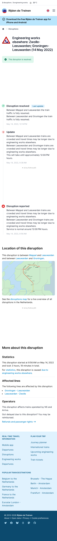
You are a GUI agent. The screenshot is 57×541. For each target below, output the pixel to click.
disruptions (7, 3)
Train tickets (37, 459)
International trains (40, 447)
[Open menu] (53, 10)
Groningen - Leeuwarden (17, 390)
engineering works (20, 3)
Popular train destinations (16, 472)
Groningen (38, 258)
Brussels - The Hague (41, 478)
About (6, 518)
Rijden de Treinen (24, 515)
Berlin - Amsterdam (40, 483)
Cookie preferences (40, 518)
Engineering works (11, 459)
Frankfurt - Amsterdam (42, 493)
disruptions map (18, 299)
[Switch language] (48, 10)
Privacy (26, 518)
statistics (10, 370)
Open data (16, 518)
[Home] (3, 29)
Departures (7, 449)
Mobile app (7, 445)
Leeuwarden (48, 255)
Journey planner (39, 442)
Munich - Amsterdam (41, 488)
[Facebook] (11, 523)
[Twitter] (5, 523)
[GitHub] (34, 523)
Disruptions (13, 29)
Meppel (33, 255)
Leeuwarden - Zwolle (15, 393)
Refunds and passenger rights (17, 421)
